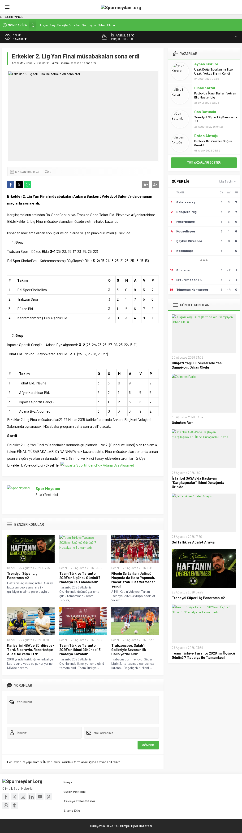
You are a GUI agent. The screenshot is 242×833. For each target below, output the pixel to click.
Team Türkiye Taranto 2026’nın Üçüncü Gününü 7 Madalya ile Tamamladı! (79, 577)
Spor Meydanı (47, 488)
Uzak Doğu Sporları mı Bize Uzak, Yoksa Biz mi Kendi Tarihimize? (213, 73)
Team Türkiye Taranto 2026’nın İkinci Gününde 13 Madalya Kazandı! (80, 649)
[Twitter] (14, 796)
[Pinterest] (48, 796)
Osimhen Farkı (183, 422)
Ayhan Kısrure (206, 64)
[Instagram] (22, 796)
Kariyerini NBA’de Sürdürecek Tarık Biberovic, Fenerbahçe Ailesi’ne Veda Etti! (30, 649)
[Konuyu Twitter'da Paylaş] (19, 184)
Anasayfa (17, 62)
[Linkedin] (31, 796)
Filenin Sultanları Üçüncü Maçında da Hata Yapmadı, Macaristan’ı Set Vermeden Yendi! (133, 579)
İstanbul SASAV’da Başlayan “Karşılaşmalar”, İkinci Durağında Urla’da (198, 482)
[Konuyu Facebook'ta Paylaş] (10, 184)
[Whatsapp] (5, 805)
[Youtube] (39, 796)
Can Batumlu (205, 111)
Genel (29, 62)
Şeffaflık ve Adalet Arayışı (193, 542)
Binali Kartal (204, 87)
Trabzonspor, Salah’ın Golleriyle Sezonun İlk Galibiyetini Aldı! (129, 649)
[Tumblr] (14, 805)
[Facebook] (5, 796)
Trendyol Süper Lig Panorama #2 (22, 575)
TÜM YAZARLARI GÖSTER (204, 162)
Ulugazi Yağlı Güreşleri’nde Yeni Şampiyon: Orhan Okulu (77, 25)
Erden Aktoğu (206, 135)
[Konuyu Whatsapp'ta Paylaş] (27, 184)
